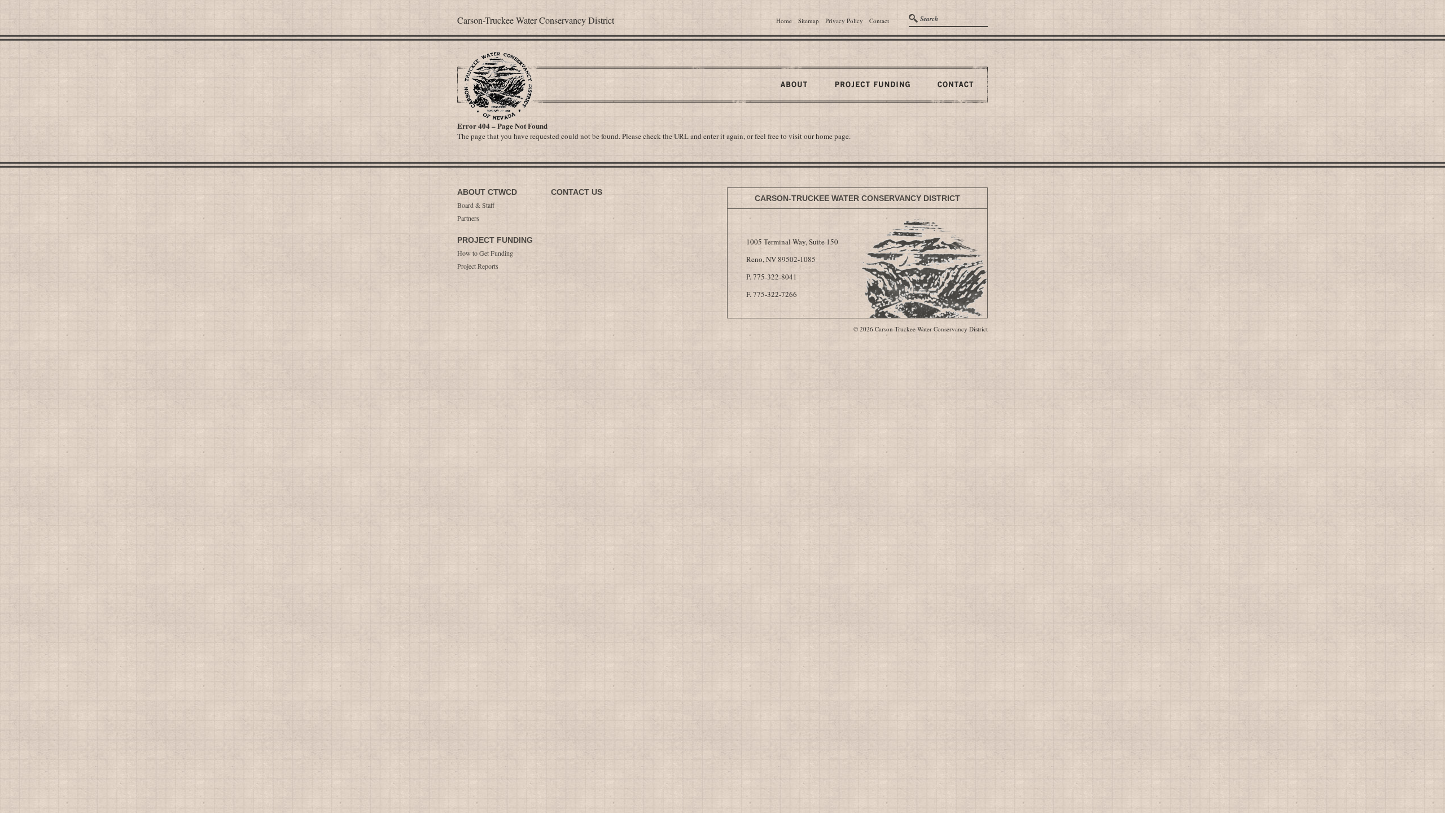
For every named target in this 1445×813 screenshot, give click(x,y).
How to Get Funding (485, 252)
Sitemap (808, 20)
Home (784, 20)
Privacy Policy (844, 20)
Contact (879, 20)
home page (832, 136)
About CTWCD (487, 191)
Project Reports (477, 265)
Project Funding (495, 239)
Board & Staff (475, 204)
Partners (468, 217)
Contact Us (576, 191)
